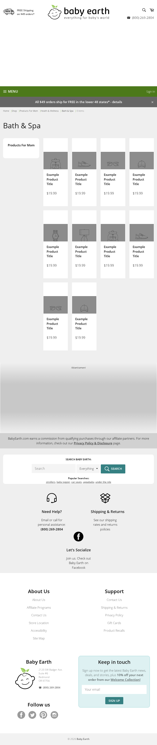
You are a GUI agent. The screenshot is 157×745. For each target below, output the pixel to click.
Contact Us (38, 615)
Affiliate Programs (39, 607)
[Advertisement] (78, 55)
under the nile (103, 482)
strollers (50, 482)
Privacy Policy (114, 615)
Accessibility (39, 630)
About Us (38, 600)
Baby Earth (83, 739)
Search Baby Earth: (78, 459)
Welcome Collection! (125, 680)
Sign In (150, 91)
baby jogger (63, 482)
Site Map (39, 638)
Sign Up (114, 701)
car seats (76, 482)
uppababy (88, 482)
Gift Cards (114, 623)
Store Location (39, 623)
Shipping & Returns (114, 607)
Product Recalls (114, 630)
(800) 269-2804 (143, 18)
